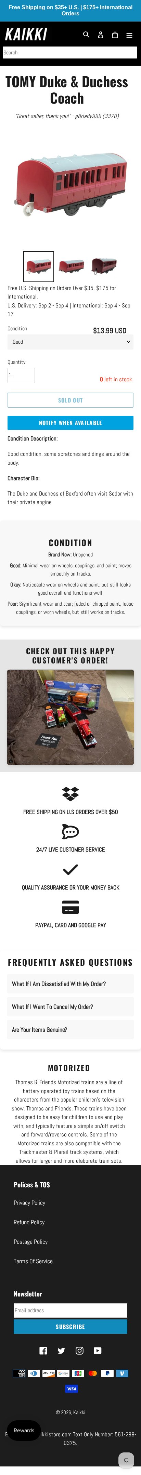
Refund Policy (29, 1222)
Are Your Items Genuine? (39, 1029)
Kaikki (79, 1412)
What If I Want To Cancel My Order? (52, 1007)
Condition (17, 328)
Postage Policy (31, 1242)
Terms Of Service (33, 1261)
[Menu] (129, 34)
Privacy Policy (29, 1203)
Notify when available (70, 423)
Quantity (16, 362)
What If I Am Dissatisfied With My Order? (59, 984)
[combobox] (70, 52)
